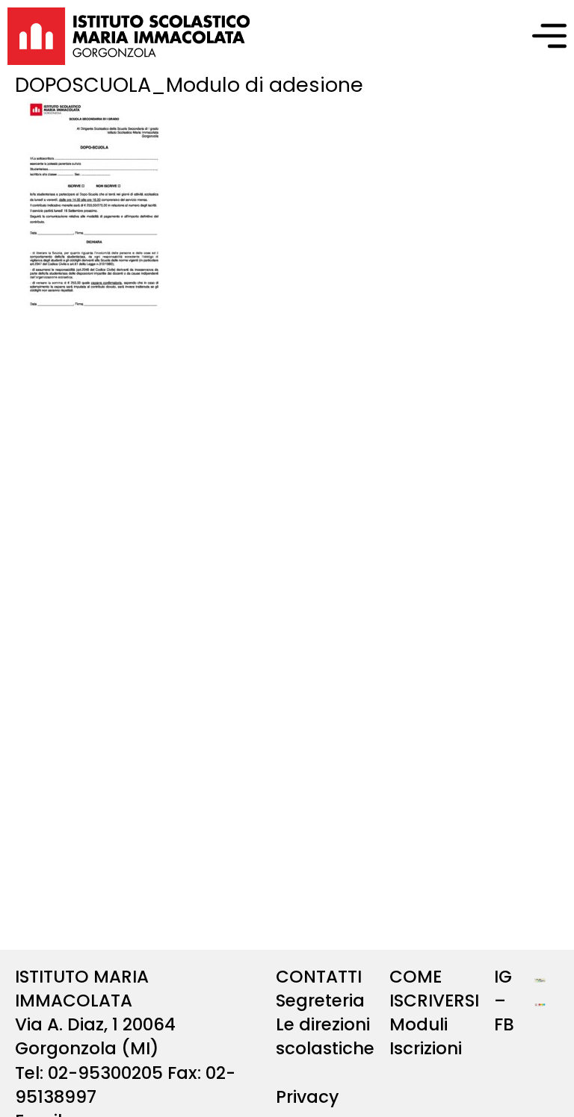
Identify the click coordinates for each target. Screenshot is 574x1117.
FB (504, 1024)
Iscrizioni (425, 1048)
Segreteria (320, 1000)
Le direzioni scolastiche (325, 1036)
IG (503, 977)
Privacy (307, 1097)
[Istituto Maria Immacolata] (129, 36)
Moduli (418, 1024)
